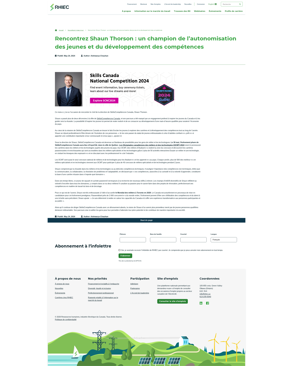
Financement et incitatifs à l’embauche (103, 284)
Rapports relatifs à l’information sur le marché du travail (103, 299)
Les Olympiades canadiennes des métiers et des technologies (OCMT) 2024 (151, 145)
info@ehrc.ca (205, 294)
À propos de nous (62, 284)
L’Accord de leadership (172, 4)
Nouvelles (187, 4)
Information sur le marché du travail (152, 11)
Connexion (201, 4)
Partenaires (135, 288)
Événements (215, 11)
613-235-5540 (205, 297)
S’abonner (125, 256)
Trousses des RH (182, 11)
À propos (126, 11)
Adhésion (134, 284)
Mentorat (143, 4)
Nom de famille (156, 234)
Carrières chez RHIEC (64, 298)
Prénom (123, 234)
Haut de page (146, 220)
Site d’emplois (156, 4)
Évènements (60, 293)
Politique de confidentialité (65, 320)
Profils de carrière (234, 11)
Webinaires (199, 11)
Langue (214, 234)
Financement (132, 4)
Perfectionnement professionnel (101, 293)
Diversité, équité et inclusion (99, 288)
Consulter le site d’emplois (172, 301)
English (211, 4)
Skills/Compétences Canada (108, 119)
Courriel (183, 234)
